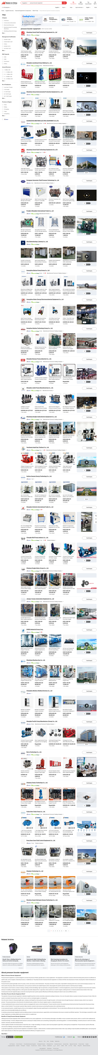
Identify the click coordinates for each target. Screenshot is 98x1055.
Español (17, 1045)
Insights (87, 1044)
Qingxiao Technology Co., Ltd (34, 871)
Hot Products (12, 1044)
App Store (10, 1037)
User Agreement (42, 1048)
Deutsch (44, 1045)
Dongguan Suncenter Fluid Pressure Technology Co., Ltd (42, 180)
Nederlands (49, 1045)
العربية (54, 1045)
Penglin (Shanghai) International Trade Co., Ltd (40, 211)
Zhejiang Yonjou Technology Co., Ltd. (37, 782)
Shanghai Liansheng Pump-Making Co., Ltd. (39, 63)
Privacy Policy (56, 1048)
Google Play (18, 1037)
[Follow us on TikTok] (85, 1037)
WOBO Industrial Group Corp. (34, 629)
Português (23, 1045)
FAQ (44, 1041)
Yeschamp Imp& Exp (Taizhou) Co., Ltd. (37, 447)
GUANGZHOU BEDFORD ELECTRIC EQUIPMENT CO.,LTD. (42, 120)
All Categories (6, 7)
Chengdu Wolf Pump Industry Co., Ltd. (37, 537)
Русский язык (34, 1045)
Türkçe (75, 1045)
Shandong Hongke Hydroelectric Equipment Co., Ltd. (41, 416)
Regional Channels (73, 1044)
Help (71, 7)
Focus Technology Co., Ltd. (50, 1050)
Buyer (63, 7)
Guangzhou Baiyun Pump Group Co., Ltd (37, 270)
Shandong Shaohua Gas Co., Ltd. (35, 660)
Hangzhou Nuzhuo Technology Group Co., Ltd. (39, 328)
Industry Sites (65, 1044)
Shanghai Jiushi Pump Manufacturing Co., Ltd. (39, 388)
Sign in (95, 3)
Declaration (49, 1048)
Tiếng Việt (80, 1045)
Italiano (39, 1045)
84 (66, 930)
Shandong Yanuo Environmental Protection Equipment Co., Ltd (44, 92)
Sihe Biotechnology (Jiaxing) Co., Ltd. (37, 241)
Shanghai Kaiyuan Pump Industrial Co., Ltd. (38, 359)
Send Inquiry (89, 32)
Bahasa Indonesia (86, 1045)
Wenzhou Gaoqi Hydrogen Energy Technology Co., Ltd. (42, 900)
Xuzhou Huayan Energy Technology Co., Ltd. (39, 476)
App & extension (79, 7)
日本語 (62, 1045)
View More (4, 1033)
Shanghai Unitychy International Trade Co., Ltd (39, 507)
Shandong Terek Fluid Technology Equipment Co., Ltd (41, 32)
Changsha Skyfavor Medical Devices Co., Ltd (39, 690)
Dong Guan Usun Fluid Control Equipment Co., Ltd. (40, 840)
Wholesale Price (50, 1044)
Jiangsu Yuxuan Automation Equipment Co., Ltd (40, 599)
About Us (40, 1041)
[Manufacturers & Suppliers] (9, 2)
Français (28, 1045)
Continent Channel (58, 1044)
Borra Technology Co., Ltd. (34, 752)
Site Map (52, 1041)
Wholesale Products (41, 1044)
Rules (95, 7)
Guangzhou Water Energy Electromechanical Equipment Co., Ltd (44, 299)
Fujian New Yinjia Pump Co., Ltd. (35, 811)
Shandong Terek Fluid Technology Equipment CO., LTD (42, 149)
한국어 (58, 1045)
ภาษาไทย (70, 1045)
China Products (19, 1044)
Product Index (81, 1044)
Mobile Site (57, 1041)
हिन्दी (66, 1045)
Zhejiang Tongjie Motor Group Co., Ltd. (37, 568)
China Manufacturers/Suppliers (30, 1044)
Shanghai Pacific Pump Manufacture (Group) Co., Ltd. (41, 721)
